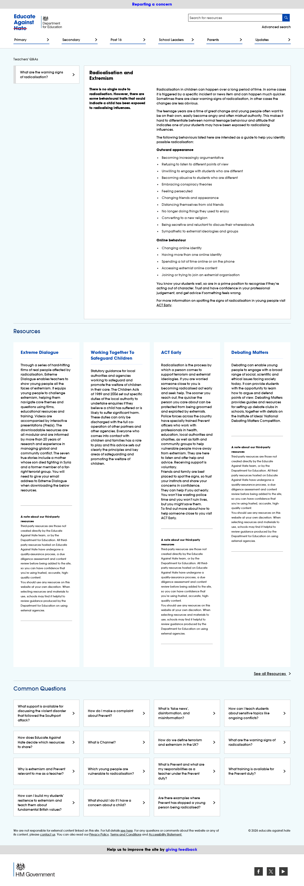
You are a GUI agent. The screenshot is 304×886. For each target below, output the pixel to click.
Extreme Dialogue (40, 352)
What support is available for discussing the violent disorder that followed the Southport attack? (42, 713)
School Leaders (171, 40)
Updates (262, 40)
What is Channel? (102, 742)
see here (127, 830)
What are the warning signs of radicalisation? (41, 74)
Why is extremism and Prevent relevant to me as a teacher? (41, 771)
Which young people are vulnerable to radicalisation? (111, 771)
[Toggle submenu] (46, 39)
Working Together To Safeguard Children (112, 355)
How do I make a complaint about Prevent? (110, 713)
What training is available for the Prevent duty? (251, 771)
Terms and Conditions (125, 834)
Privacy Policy (99, 834)
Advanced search (276, 27)
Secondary (71, 40)
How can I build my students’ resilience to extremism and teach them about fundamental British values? (41, 803)
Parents (213, 40)
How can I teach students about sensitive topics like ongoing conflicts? (249, 713)
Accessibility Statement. (165, 834)
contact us (47, 834)
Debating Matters (249, 352)
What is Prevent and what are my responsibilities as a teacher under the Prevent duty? (181, 771)
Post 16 (116, 40)
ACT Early (164, 305)
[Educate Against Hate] (25, 22)
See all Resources (270, 673)
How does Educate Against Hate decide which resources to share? (41, 742)
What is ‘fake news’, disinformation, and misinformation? (174, 713)
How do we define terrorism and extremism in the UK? (180, 742)
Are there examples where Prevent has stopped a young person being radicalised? (181, 802)
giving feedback (181, 849)
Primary (20, 40)
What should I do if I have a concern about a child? (109, 802)
